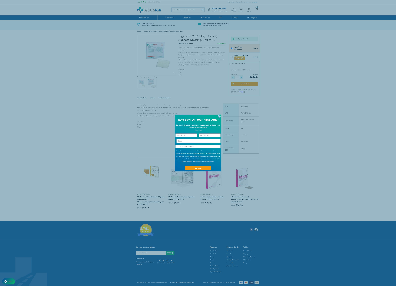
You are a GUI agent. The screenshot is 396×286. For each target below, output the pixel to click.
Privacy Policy (200, 161)
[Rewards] (8, 281)
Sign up (198, 168)
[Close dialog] (219, 116)
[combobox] (178, 146)
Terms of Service (210, 161)
